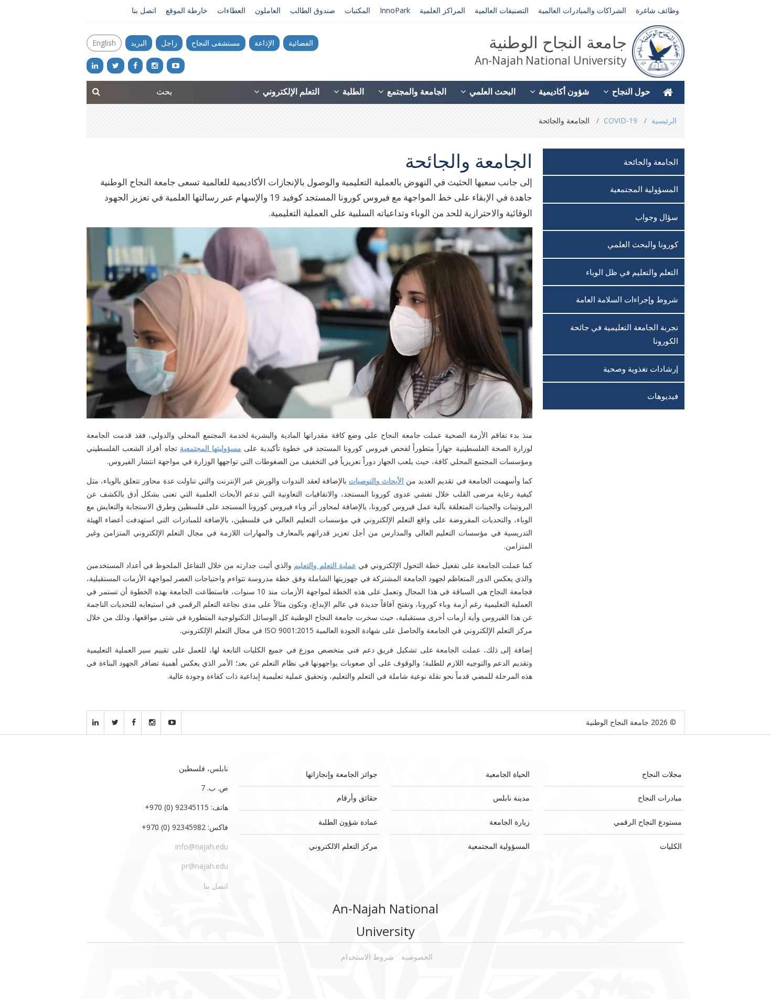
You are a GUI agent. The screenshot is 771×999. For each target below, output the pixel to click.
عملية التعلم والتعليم (325, 565)
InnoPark (395, 10)
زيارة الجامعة (509, 822)
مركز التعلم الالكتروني (343, 846)
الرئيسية (664, 120)
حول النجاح (630, 91)
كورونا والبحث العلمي (642, 244)
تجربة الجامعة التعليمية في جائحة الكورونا (624, 334)
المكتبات (357, 10)
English (104, 43)
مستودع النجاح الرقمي (648, 822)
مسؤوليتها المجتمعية (210, 448)
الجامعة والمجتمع (415, 91)
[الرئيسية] (668, 92)
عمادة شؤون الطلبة (348, 822)
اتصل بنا (144, 10)
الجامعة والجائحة (651, 161)
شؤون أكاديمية (563, 91)
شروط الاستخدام (367, 957)
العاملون (268, 10)
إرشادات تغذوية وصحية (640, 368)
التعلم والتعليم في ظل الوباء (632, 272)
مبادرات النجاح (660, 798)
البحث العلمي (491, 91)
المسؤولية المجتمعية (644, 189)
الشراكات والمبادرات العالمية (582, 10)
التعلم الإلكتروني (290, 91)
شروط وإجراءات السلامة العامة (627, 299)
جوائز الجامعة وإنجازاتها (342, 774)
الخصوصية (417, 957)
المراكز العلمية (442, 10)
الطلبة (352, 91)
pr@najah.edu (204, 866)
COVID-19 (620, 120)
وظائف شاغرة (657, 10)
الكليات (671, 846)
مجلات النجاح (662, 774)
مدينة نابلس (511, 798)
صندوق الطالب (312, 10)
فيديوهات (662, 396)
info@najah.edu (201, 846)
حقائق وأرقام (357, 798)
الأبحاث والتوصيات (376, 481)
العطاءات (231, 10)
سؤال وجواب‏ (656, 217)
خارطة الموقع (187, 10)
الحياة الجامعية (508, 774)
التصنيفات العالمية (502, 10)
